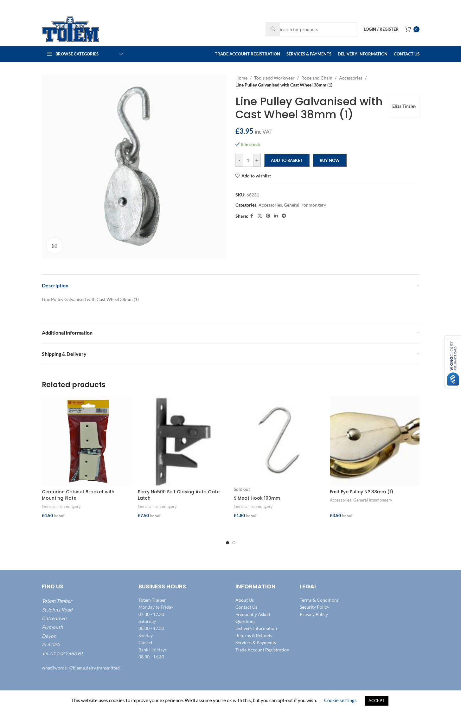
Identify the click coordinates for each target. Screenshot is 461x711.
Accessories (340, 500)
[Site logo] (70, 28)
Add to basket (287, 160)
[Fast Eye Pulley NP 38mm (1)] (374, 441)
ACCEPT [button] (376, 700)
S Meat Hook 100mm (257, 498)
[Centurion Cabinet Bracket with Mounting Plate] (86, 441)
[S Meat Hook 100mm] (278, 441)
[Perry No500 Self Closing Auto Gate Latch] (182, 441)
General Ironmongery (61, 506)
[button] (86, 528)
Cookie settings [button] (340, 700)
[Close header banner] (453, 6)
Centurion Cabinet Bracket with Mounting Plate (78, 495)
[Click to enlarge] (54, 246)
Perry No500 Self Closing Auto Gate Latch (179, 495)
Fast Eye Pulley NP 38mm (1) (361, 492)
